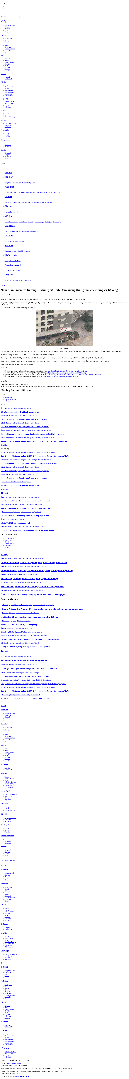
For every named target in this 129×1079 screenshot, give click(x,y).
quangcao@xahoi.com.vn (20, 1076)
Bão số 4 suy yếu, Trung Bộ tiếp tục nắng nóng (19, 625)
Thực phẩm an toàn (10, 123)
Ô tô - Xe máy (9, 103)
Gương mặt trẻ (9, 156)
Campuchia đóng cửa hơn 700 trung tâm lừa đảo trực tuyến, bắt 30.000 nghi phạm (33, 434)
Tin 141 (7, 52)
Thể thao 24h (8, 79)
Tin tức (3, 20)
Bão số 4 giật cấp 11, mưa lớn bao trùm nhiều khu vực (22, 632)
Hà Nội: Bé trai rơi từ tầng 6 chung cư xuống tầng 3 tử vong (60, 376)
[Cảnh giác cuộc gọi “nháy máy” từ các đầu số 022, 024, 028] (19, 415)
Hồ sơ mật (8, 47)
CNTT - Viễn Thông (11, 102)
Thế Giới (3, 22)
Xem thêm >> (5, 445)
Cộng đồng (8, 155)
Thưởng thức (5, 130)
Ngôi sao (7, 58)
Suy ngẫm (8, 146)
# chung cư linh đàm (11, 399)
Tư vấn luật (8, 50)
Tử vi (6, 143)
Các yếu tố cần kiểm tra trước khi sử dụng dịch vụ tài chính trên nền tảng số (30, 639)
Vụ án (6, 32)
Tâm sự (7, 113)
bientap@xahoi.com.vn (13, 1063)
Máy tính (7, 105)
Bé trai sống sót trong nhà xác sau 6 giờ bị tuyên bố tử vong (29, 578)
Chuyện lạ (8, 27)
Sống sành (8, 145)
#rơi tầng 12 (8, 397)
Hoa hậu (7, 64)
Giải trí (3, 55)
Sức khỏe (3, 120)
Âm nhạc (7, 67)
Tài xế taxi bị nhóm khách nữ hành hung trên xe (20, 412)
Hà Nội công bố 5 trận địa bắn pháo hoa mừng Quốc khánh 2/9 (25, 501)
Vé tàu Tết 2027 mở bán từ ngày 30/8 (15, 523)
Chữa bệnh (8, 125)
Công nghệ (8, 545)
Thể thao (3, 74)
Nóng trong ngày (10, 25)
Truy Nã (7, 42)
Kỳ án (6, 43)
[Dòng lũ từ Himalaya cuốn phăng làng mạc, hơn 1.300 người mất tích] (22, 526)
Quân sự (7, 28)
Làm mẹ (7, 115)
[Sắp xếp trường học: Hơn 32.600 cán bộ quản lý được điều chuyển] (21, 504)
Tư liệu (7, 30)
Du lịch (7, 135)
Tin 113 (7, 40)
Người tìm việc (9, 87)
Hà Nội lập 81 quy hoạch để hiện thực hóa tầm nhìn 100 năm (30, 617)
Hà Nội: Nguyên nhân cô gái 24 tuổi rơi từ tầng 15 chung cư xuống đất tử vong (77, 374)
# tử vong (7, 401)
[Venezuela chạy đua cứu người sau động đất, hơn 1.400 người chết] (21, 582)
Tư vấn (7, 85)
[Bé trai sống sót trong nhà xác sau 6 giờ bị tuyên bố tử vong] (19, 574)
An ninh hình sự (9, 538)
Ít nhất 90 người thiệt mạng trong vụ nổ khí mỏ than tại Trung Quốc (33, 594)
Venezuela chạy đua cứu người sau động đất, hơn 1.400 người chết (32, 586)
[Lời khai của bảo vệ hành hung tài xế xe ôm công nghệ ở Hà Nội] (21, 512)
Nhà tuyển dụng (9, 92)
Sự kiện (4, 554)
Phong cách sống (6, 140)
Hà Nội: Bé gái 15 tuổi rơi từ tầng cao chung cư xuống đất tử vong (66, 373)
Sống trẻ (3, 150)
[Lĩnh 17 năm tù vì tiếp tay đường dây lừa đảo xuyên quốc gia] (20, 423)
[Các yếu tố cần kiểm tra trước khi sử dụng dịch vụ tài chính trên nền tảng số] (24, 635)
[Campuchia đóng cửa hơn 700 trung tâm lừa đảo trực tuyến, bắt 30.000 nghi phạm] (26, 430)
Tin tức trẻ (8, 153)
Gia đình (3, 110)
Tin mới (4, 493)
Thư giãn (7, 136)
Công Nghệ (4, 99)
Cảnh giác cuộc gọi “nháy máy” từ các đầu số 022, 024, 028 (24, 419)
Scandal (7, 60)
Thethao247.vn (9, 543)
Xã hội (7, 542)
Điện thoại (8, 107)
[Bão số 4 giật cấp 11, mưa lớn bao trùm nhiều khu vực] (18, 628)
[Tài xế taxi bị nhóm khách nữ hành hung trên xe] (16, 408)
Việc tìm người (9, 95)
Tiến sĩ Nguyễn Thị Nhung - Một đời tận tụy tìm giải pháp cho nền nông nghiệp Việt (42, 609)
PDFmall (7, 547)
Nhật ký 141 (8, 540)
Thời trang (8, 69)
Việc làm (3, 82)
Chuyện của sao (9, 62)
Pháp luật (3, 35)
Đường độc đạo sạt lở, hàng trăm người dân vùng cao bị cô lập (25, 647)
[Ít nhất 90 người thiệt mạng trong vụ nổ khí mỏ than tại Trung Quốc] (22, 590)
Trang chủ (4, 860)
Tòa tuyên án (8, 38)
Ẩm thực (7, 133)
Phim (6, 65)
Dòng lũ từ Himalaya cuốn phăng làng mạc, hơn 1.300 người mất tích (28, 530)
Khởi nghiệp (8, 94)
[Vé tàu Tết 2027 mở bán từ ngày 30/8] (13, 519)
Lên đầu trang (11, 860)
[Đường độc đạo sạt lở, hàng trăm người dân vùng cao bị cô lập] (20, 643)
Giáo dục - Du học (10, 90)
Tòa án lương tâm (10, 49)
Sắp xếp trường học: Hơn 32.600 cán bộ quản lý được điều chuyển (27, 508)
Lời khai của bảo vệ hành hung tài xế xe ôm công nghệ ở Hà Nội (26, 516)
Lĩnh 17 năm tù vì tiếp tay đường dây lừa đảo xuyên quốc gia (25, 427)
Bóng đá (7, 77)
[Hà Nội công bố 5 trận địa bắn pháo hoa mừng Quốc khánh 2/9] (20, 497)
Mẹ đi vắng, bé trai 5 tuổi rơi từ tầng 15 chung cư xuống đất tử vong (67, 371)
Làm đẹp (7, 70)
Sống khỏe (8, 127)
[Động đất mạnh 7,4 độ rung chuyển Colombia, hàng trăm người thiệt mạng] (24, 566)
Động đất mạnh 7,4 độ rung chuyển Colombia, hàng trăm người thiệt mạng (37, 570)
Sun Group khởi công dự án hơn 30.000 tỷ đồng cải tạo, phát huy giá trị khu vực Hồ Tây (35, 441)
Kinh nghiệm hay (10, 117)
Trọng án (7, 45)
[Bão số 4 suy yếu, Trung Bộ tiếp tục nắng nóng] (16, 621)
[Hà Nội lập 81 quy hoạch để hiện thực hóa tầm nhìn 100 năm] (20, 613)
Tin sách (7, 158)
